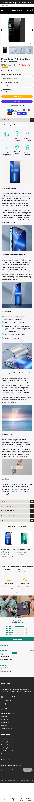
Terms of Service (6, 728)
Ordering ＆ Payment (7, 748)
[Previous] (2, 30)
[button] (9, 626)
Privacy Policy (5, 725)
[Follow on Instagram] (5, 704)
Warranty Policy (6, 742)
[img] (3, 650)
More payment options (17, 106)
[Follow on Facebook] (2, 704)
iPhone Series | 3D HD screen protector (14, 550)
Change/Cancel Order (8, 739)
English (6, 5)
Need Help (4, 716)
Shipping (3, 71)
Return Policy (5, 745)
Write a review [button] (17, 639)
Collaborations (5, 722)
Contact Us (4, 719)
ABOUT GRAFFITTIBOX (7, 713)
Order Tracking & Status (8, 751)
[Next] (31, 30)
